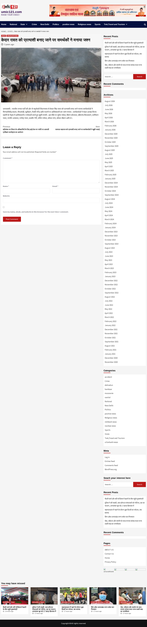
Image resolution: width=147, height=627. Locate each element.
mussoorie (109, 393)
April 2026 (109, 117)
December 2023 (111, 231)
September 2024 (111, 195)
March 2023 (109, 268)
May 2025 (108, 162)
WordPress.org (111, 469)
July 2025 (108, 154)
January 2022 (110, 325)
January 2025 (110, 178)
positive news (68, 24)
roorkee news (110, 426)
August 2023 (110, 248)
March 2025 (109, 170)
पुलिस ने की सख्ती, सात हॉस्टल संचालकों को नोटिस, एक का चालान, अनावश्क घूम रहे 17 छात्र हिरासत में (125, 48)
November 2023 (111, 235)
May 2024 (108, 211)
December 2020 (111, 358)
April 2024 (109, 215)
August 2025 (110, 150)
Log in (107, 457)
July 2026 (108, 105)
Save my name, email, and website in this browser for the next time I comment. (36, 212)
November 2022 (111, 284)
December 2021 (111, 329)
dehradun (109, 385)
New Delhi (44, 24)
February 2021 (110, 350)
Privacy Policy (110, 562)
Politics (56, 24)
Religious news (84, 24)
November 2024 (111, 187)
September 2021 (111, 341)
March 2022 (109, 317)
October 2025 (110, 142)
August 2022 (110, 297)
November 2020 (111, 362)
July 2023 (108, 252)
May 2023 (108, 260)
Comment (7, 158)
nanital (107, 397)
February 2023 (110, 272)
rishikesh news (111, 422)
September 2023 (111, 244)
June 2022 (109, 305)
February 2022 (110, 321)
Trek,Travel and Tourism (114, 24)
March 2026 (109, 121)
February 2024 (110, 223)
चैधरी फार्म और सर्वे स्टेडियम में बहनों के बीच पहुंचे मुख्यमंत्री (124, 43)
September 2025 (111, 146)
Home (3, 24)
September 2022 (111, 292)
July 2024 (108, 203)
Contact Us (109, 553)
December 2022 (111, 280)
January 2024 (110, 227)
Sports (97, 24)
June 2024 (109, 207)
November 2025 (111, 138)
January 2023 (110, 276)
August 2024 (110, 199)
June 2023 (109, 256)
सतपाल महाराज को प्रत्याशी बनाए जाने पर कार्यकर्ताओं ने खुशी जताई (77, 128)
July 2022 (108, 301)
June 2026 (109, 109)
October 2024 (110, 191)
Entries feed (110, 461)
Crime (34, 24)
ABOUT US (109, 549)
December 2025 (111, 134)
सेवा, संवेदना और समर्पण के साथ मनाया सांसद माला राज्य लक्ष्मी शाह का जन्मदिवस (123, 66)
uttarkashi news (12, 36)
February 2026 (110, 125)
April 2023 (109, 264)
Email (55, 186)
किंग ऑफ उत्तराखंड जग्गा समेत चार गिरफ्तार (119, 61)
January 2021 (110, 354)
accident (108, 377)
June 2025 (109, 158)
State (22, 24)
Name (6, 186)
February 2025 (110, 174)
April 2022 (109, 313)
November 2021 (111, 333)
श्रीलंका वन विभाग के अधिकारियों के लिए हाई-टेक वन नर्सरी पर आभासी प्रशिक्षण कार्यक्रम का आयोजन (26, 129)
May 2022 (108, 309)
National (13, 24)
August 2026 (110, 101)
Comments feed (111, 465)
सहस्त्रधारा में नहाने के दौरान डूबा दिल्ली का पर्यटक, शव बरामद (123, 55)
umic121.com (11, 12)
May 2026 (108, 113)
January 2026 (110, 129)
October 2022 (110, 288)
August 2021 (110, 345)
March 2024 (109, 219)
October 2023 (110, 240)
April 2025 (109, 166)
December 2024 (111, 182)
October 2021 (110, 337)
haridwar (108, 389)
